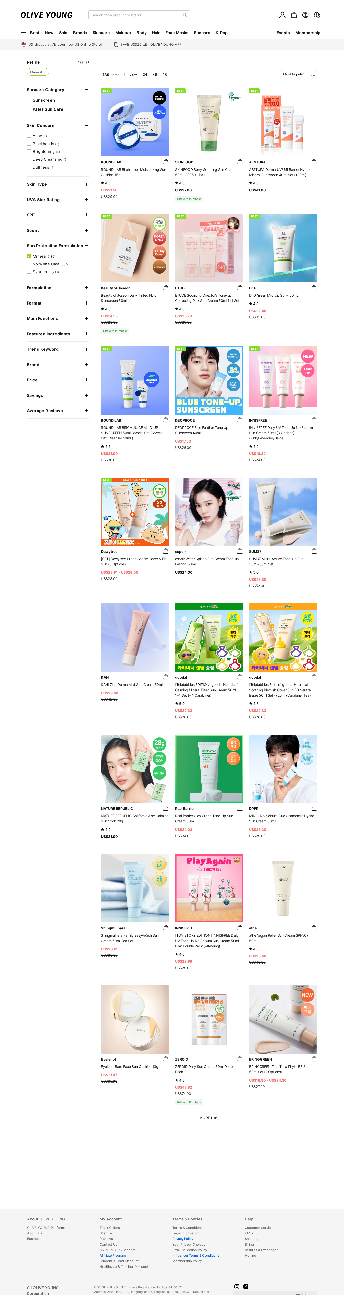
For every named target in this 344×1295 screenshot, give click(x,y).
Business (34, 1239)
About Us (34, 1233)
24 (145, 74)
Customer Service (259, 1228)
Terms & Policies (187, 1219)
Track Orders (110, 1228)
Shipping (251, 1239)
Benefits (118, 1250)
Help (249, 1219)
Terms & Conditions (187, 1228)
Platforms (46, 1228)
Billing (249, 1244)
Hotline (250, 1255)
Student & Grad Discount (119, 1261)
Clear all (83, 62)
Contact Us (108, 1244)
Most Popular (293, 74)
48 (164, 74)
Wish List (107, 1233)
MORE (209, 1118)
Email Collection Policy (189, 1250)
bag (166, 162)
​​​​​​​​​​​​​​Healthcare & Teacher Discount (124, 1266)
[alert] (317, 15)
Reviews (106, 1239)
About (46, 1219)
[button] (236, 1286)
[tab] (63, 1221)
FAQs (249, 1233)
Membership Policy (187, 1261)
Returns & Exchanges (261, 1250)
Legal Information (185, 1233)
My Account (111, 1219)
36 (154, 74)
